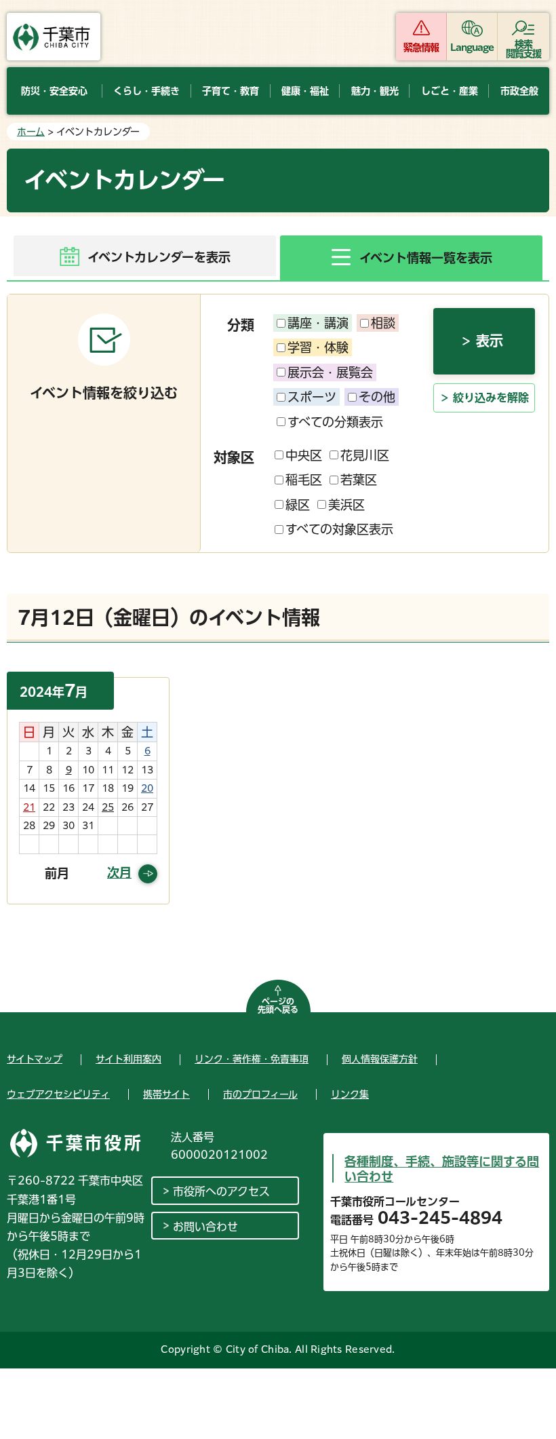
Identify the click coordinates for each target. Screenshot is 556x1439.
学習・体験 (318, 347)
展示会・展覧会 (330, 372)
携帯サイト (166, 1094)
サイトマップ (34, 1059)
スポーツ (311, 397)
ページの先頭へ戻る (278, 1005)
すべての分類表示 (335, 422)
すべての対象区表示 (339, 529)
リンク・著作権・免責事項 (252, 1059)
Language (472, 47)
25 (108, 807)
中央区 (303, 455)
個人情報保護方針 (380, 1059)
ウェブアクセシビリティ (58, 1094)
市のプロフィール (260, 1094)
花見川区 (364, 455)
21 (29, 807)
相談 (383, 323)
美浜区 (346, 505)
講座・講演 (318, 323)
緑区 (297, 505)
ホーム (31, 131)
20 (147, 788)
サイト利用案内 (128, 1059)
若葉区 (358, 480)
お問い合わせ (205, 1226)
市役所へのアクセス (221, 1191)
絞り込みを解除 (491, 397)
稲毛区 (303, 480)
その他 (377, 397)
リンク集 (350, 1094)
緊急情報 (421, 47)
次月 (119, 872)
